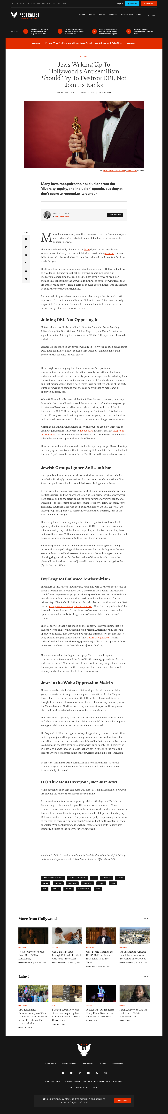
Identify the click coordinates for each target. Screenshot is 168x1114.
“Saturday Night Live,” (98, 637)
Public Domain (131, 171)
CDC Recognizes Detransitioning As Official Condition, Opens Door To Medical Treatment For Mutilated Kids (32, 1016)
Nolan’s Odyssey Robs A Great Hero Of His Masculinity (31, 955)
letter (87, 249)
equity (120, 878)
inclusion (87, 883)
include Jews (86, 430)
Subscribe (148, 3)
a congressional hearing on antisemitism (70, 606)
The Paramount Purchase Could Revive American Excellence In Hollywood (133, 955)
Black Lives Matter (77, 878)
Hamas (45, 883)
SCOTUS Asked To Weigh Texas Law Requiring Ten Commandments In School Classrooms (66, 1015)
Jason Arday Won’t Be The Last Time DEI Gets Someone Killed (133, 1013)
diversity (106, 878)
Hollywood (72, 883)
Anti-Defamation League (52, 878)
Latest (23, 976)
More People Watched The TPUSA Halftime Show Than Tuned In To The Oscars (99, 957)
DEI (94, 878)
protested (109, 253)
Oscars (68, 889)
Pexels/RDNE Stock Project (114, 171)
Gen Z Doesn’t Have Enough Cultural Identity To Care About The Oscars (67, 955)
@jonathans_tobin (62, 216)
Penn (98, 889)
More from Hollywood (37, 918)
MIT (44, 889)
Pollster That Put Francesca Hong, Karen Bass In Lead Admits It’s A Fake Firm (100, 1013)
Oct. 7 (56, 889)
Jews (113, 883)
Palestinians (83, 889)
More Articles (115, 215)
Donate (133, 3)
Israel (101, 883)
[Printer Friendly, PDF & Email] (26, 279)
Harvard (58, 883)
